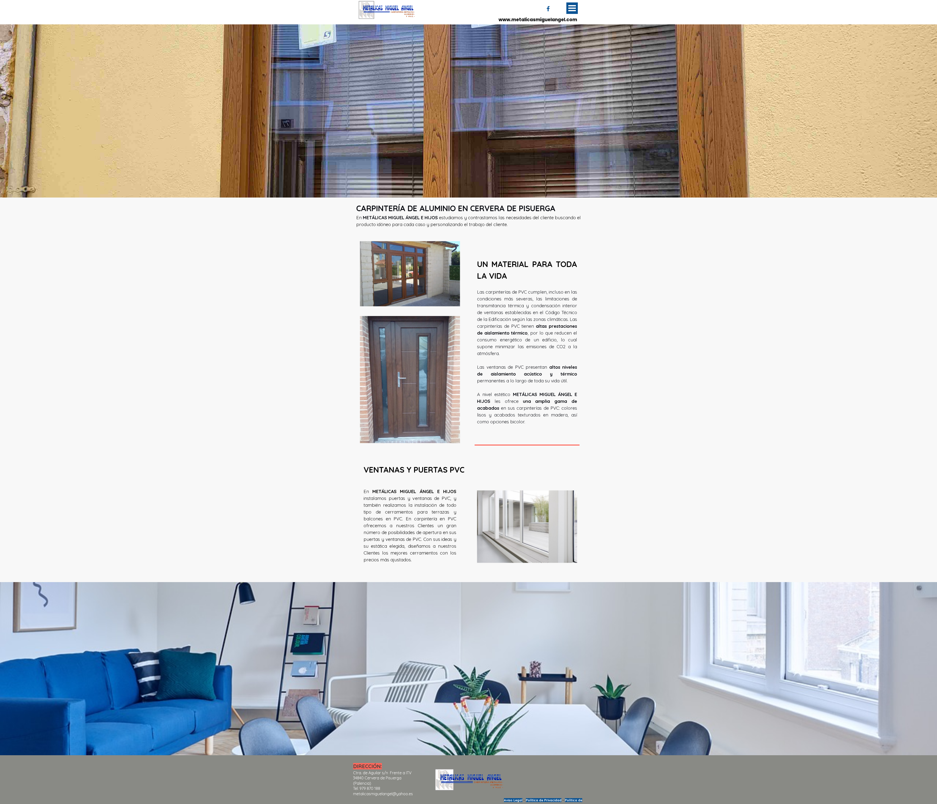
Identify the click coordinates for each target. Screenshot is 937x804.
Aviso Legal (513, 800)
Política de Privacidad (543, 800)
